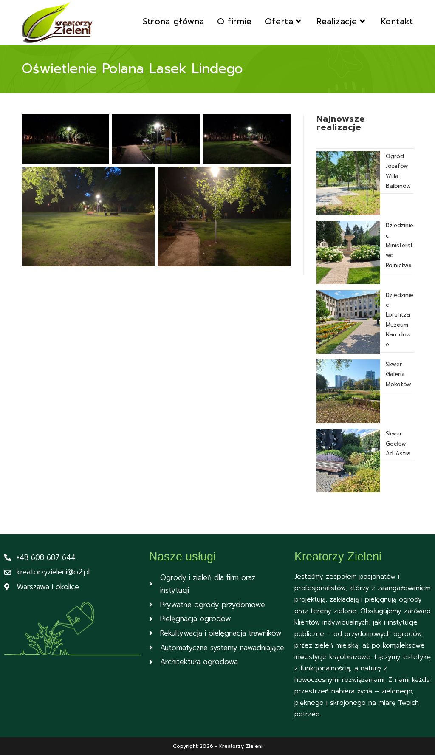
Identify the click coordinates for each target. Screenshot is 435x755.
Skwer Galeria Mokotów (398, 374)
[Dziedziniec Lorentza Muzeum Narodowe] (348, 322)
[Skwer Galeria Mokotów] (348, 391)
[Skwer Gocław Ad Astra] (348, 460)
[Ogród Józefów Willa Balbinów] (348, 183)
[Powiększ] (98, 125)
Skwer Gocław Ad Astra (398, 444)
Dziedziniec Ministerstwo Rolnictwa (399, 245)
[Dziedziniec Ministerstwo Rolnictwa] (348, 252)
